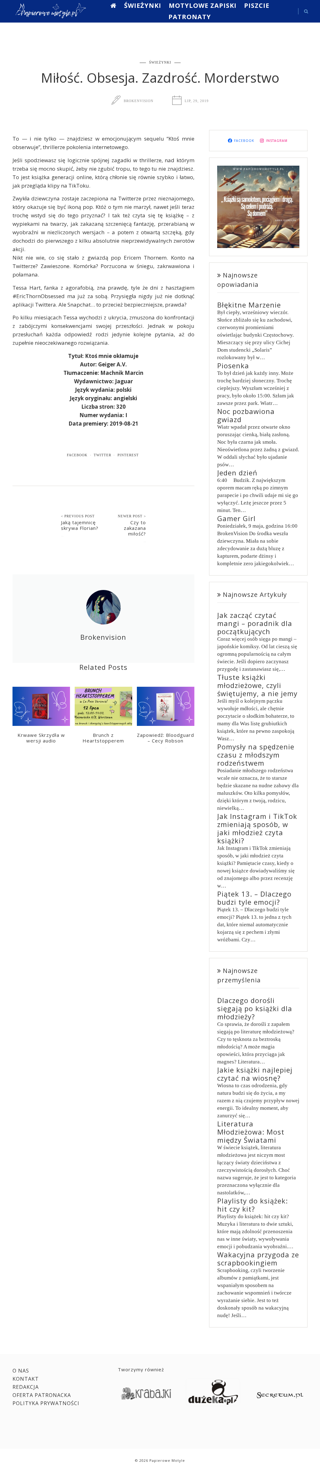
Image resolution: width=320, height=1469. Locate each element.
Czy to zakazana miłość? (135, 528)
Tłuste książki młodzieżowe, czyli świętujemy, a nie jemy (257, 685)
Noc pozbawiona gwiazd (246, 415)
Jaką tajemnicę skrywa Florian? (79, 525)
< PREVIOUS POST (78, 516)
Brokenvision (138, 101)
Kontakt (25, 1378)
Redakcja (25, 1387)
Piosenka (233, 365)
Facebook (77, 455)
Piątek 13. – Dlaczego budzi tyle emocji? (254, 898)
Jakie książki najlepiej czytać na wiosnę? (254, 1074)
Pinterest (128, 455)
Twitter (102, 455)
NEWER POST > (132, 516)
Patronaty (189, 17)
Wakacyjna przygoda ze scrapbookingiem (258, 1258)
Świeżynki (142, 5)
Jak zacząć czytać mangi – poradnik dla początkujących (254, 623)
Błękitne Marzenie (249, 304)
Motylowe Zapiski (203, 5)
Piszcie (256, 5)
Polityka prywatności (45, 1403)
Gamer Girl (236, 518)
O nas (20, 1370)
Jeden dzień (237, 472)
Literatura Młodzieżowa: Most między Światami (250, 1132)
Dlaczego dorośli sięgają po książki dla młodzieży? (254, 1008)
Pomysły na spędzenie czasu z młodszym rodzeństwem (255, 755)
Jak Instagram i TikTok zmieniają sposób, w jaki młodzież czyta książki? (257, 828)
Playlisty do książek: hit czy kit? (252, 1204)
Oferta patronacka (41, 1395)
